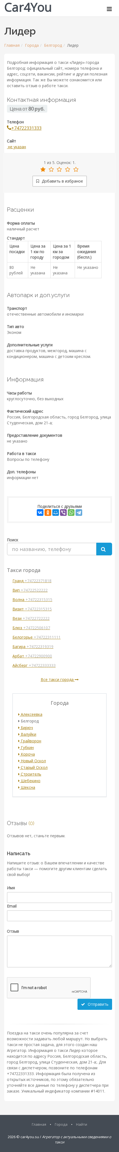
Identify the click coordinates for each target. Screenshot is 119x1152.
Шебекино (30, 780)
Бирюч (26, 727)
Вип (30, 590)
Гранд (31, 580)
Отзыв (13, 931)
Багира (32, 646)
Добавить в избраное (62, 181)
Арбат (32, 656)
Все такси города (58, 679)
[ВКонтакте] (40, 512)
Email (12, 906)
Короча (27, 754)
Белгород (53, 45)
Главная (12, 45)
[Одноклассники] (48, 512)
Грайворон (30, 740)
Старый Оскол (34, 767)
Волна (32, 599)
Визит (32, 609)
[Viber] (63, 512)
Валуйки (28, 734)
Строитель (30, 774)
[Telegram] (79, 512)
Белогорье (36, 637)
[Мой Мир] (55, 512)
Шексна (27, 787)
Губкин (27, 747)
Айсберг (34, 665)
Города (32, 45)
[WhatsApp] (71, 512)
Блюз (31, 627)
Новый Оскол (33, 760)
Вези (31, 618)
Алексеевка (31, 714)
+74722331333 (26, 128)
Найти (81, 1124)
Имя (11, 887)
